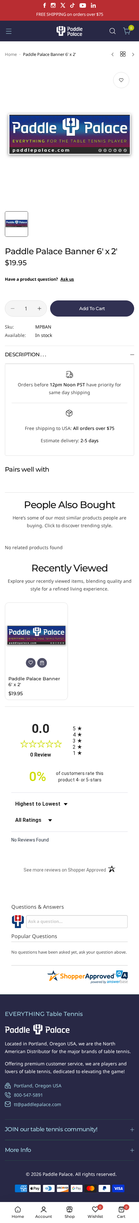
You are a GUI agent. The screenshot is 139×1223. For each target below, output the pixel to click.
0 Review (50, 755)
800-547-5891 (28, 1095)
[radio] (100, 728)
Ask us (67, 279)
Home (11, 54)
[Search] (112, 31)
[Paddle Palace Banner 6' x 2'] (36, 637)
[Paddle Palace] (69, 31)
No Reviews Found (30, 839)
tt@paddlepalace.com (37, 1104)
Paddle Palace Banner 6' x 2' (34, 681)
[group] (69, 137)
